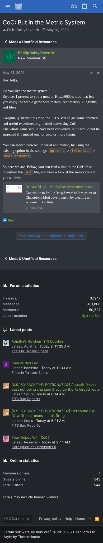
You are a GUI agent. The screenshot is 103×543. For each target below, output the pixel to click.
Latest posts (21, 329)
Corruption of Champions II (34, 447)
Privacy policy (50, 518)
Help (68, 518)
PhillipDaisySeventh (23, 30)
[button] (8, 6)
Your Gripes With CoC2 (31, 437)
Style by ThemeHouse (22, 537)
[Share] (91, 73)
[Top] (90, 519)
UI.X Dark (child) (17, 518)
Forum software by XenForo (50, 532)
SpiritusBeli (91, 315)
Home (80, 518)
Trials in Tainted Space (30, 351)
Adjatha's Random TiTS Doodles (38, 341)
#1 (98, 73)
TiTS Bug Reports (26, 399)
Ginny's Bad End (25, 363)
